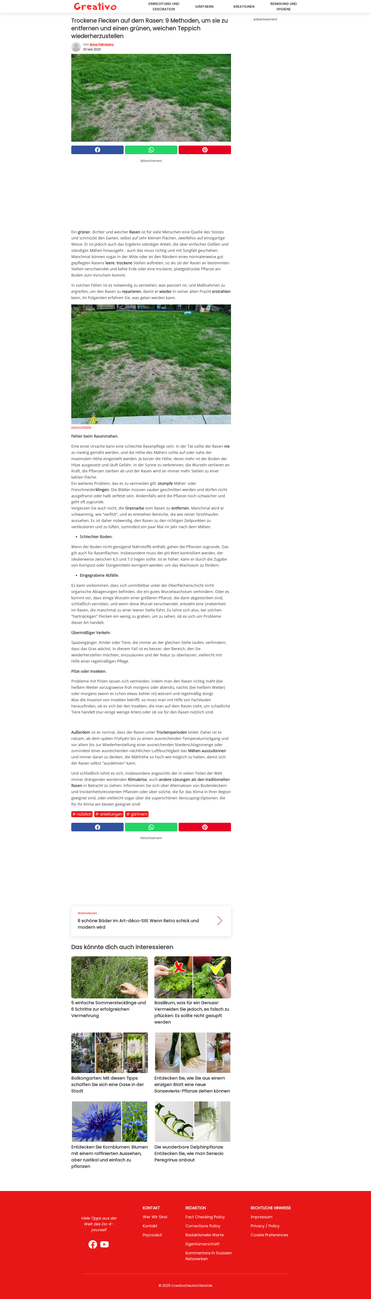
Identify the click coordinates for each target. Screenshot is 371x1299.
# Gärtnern (136, 814)
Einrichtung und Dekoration (163, 6)
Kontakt (150, 1226)
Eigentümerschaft (203, 1244)
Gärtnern (204, 6)
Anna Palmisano (102, 44)
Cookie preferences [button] (269, 1235)
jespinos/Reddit (81, 427)
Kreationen (243, 6)
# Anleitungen (108, 814)
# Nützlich (81, 814)
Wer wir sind (155, 1217)
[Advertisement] (151, 193)
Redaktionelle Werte (205, 1235)
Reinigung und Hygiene (283, 6)
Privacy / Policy (265, 1226)
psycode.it (152, 1235)
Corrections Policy (203, 1226)
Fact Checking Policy (205, 1217)
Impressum (261, 1217)
